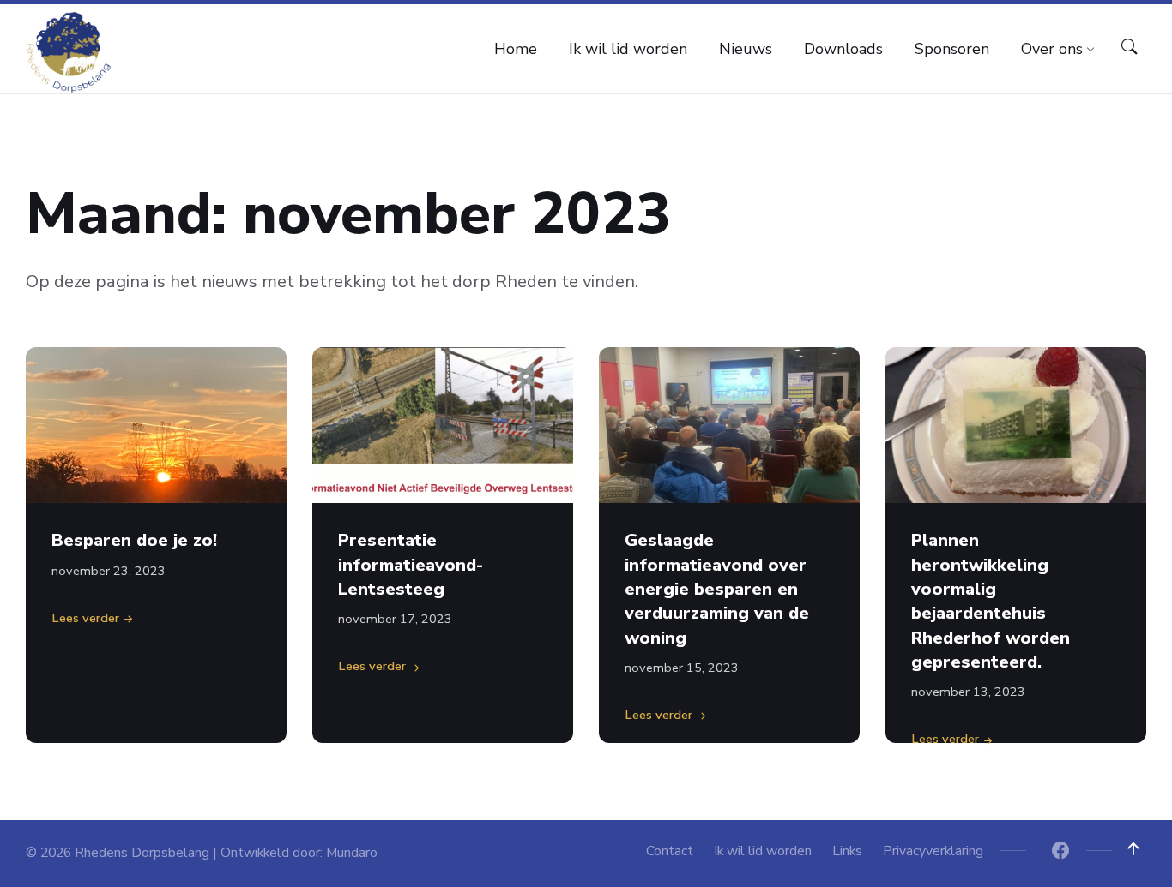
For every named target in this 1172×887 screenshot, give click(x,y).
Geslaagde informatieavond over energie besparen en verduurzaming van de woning (717, 589)
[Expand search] (1129, 47)
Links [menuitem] (847, 851)
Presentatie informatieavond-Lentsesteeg (410, 565)
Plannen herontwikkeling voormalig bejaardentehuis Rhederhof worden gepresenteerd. (990, 601)
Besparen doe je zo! (134, 540)
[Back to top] (1133, 849)
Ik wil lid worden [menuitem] (763, 851)
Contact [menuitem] (669, 851)
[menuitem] (515, 49)
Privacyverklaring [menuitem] (933, 851)
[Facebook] (1060, 852)
